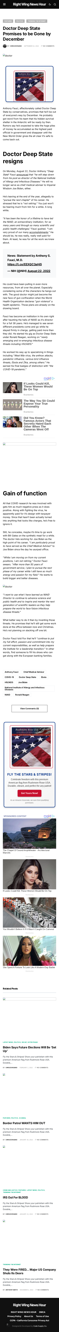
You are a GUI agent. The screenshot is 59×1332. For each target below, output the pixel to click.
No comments (48, 46)
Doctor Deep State (27, 677)
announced (22, 174)
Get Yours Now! (29, 793)
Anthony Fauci (11, 672)
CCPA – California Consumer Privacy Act (29, 1320)
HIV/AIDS (9, 682)
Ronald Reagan (22, 694)
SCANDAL (22, 1118)
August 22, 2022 (38, 271)
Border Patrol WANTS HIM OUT (24, 1123)
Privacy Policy (14, 1316)
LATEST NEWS (8, 1042)
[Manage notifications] (7, 1324)
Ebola (43, 677)
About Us (28, 1316)
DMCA (42, 1312)
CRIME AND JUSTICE (10, 1190)
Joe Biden (22, 682)
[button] (4, 4)
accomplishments (38, 232)
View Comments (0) (29, 708)
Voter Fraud (32, 1042)
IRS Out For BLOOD (15, 1197)
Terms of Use (42, 1316)
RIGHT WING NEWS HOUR (23, 1312)
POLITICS (19, 21)
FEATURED (8, 21)
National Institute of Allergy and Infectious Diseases (25, 688)
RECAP (24, 1042)
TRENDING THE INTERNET (37, 21)
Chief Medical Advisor (33, 672)
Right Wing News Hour (29, 4)
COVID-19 (9, 677)
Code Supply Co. (40, 1326)
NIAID (7, 694)
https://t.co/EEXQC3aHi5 (24, 264)
